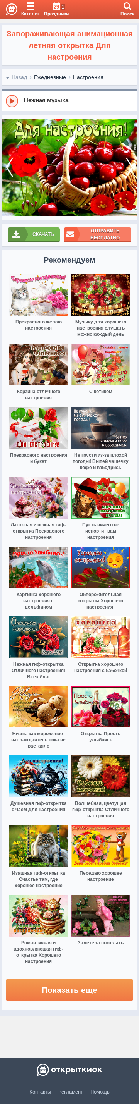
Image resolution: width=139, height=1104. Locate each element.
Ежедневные (50, 77)
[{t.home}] (69, 1070)
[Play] (12, 101)
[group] (69, 100)
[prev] (9, 167)
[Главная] (8, 9)
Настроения (88, 77)
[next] (129, 167)
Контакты (40, 1092)
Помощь (100, 1092)
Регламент (70, 1092)
